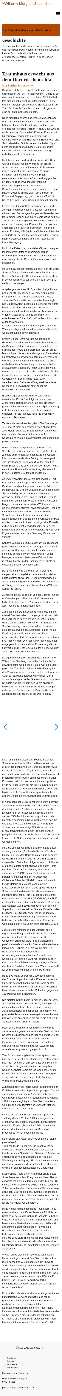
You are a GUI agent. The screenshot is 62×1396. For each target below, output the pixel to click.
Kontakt (11, 1361)
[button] (56, 727)
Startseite (12, 1358)
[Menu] (58, 13)
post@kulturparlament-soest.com (18, 1387)
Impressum (12, 1364)
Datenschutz (13, 1367)
